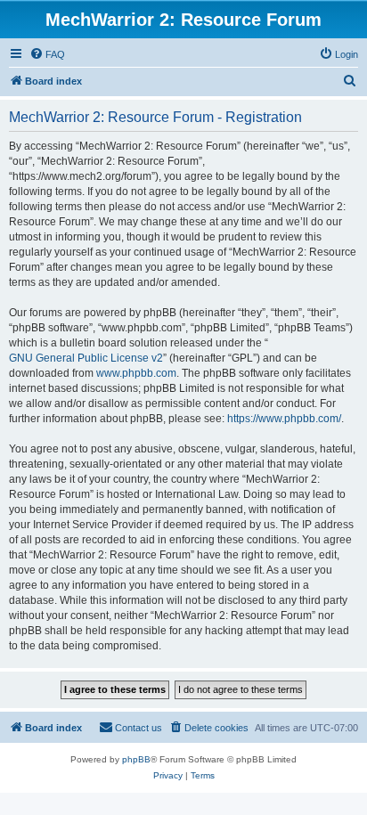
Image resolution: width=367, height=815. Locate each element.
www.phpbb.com (136, 373)
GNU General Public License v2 (86, 358)
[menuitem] (47, 54)
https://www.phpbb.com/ (284, 418)
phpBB (136, 759)
